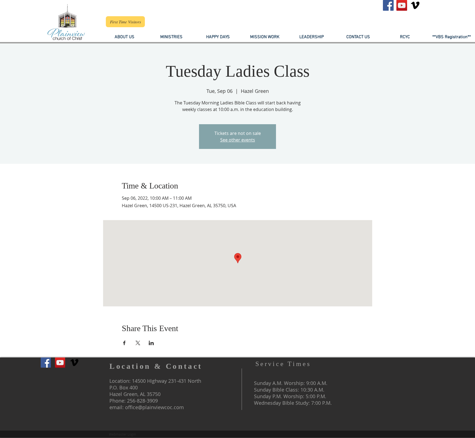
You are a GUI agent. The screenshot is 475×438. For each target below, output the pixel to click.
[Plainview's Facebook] (388, 5)
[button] (311, 37)
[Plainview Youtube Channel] (401, 5)
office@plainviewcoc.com (154, 407)
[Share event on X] (137, 343)
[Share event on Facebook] (124, 343)
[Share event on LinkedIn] (151, 343)
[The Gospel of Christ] (415, 5)
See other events (237, 140)
